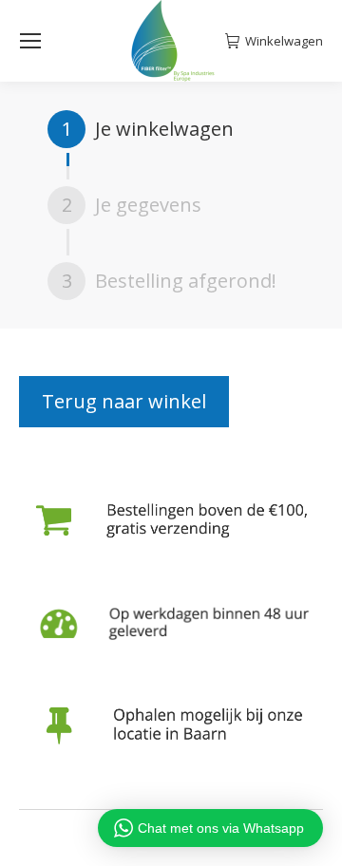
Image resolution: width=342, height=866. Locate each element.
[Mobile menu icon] (30, 40)
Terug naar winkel (124, 401)
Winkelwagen (284, 41)
